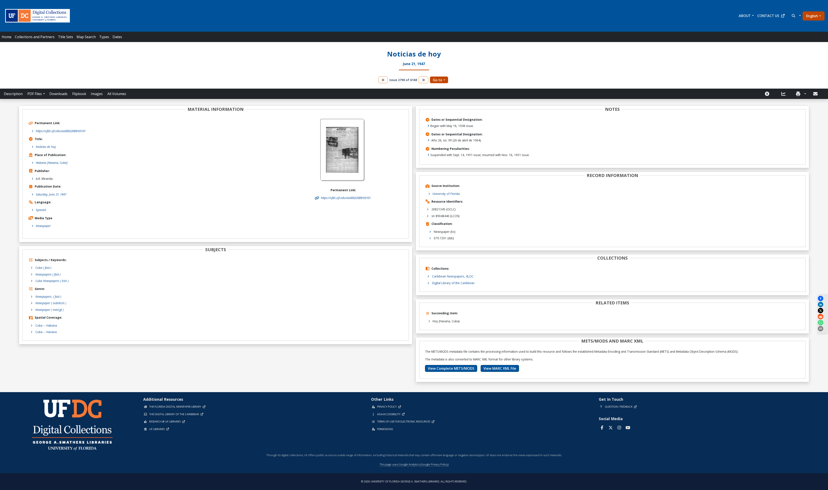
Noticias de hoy (46, 147)
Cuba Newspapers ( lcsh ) (52, 281)
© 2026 (414, 481)
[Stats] (784, 93)
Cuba (38, 325)
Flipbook (79, 93)
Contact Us (768, 15)
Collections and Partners (35, 36)
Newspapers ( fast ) (48, 274)
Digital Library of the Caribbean (453, 283)
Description (13, 93)
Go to (437, 80)
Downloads (58, 93)
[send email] (822, 328)
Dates (117, 36)
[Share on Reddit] (822, 316)
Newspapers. (48, 296)
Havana (51, 332)
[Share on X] (822, 310)
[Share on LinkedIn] (822, 304)
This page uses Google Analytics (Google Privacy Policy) (414, 464)
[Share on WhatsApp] (822, 322)
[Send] (816, 93)
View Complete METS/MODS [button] (451, 368)
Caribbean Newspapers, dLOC (453, 276)
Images (97, 93)
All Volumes (116, 93)
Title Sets (65, 36)
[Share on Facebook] (822, 298)
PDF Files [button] (34, 93)
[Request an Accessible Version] (768, 93)
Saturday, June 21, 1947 (51, 194)
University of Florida (446, 194)
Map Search (86, 36)
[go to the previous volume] (383, 80)
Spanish (41, 210)
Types (104, 36)
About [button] (745, 15)
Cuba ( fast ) (43, 268)
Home (6, 36)
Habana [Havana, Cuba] (51, 163)
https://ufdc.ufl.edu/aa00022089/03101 (61, 131)
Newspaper (43, 226)
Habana (51, 325)
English (812, 16)
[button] (796, 15)
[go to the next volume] (423, 80)
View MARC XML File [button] (499, 368)
